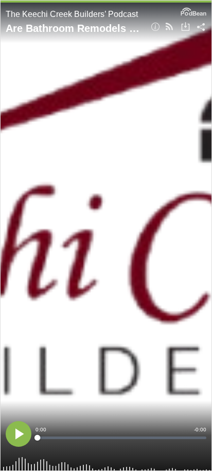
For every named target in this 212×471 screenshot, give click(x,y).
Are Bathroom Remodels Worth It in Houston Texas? (75, 28)
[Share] (201, 27)
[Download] (185, 27)
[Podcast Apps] (169, 27)
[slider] (121, 438)
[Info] (155, 27)
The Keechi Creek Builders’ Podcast (72, 14)
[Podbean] (193, 11)
